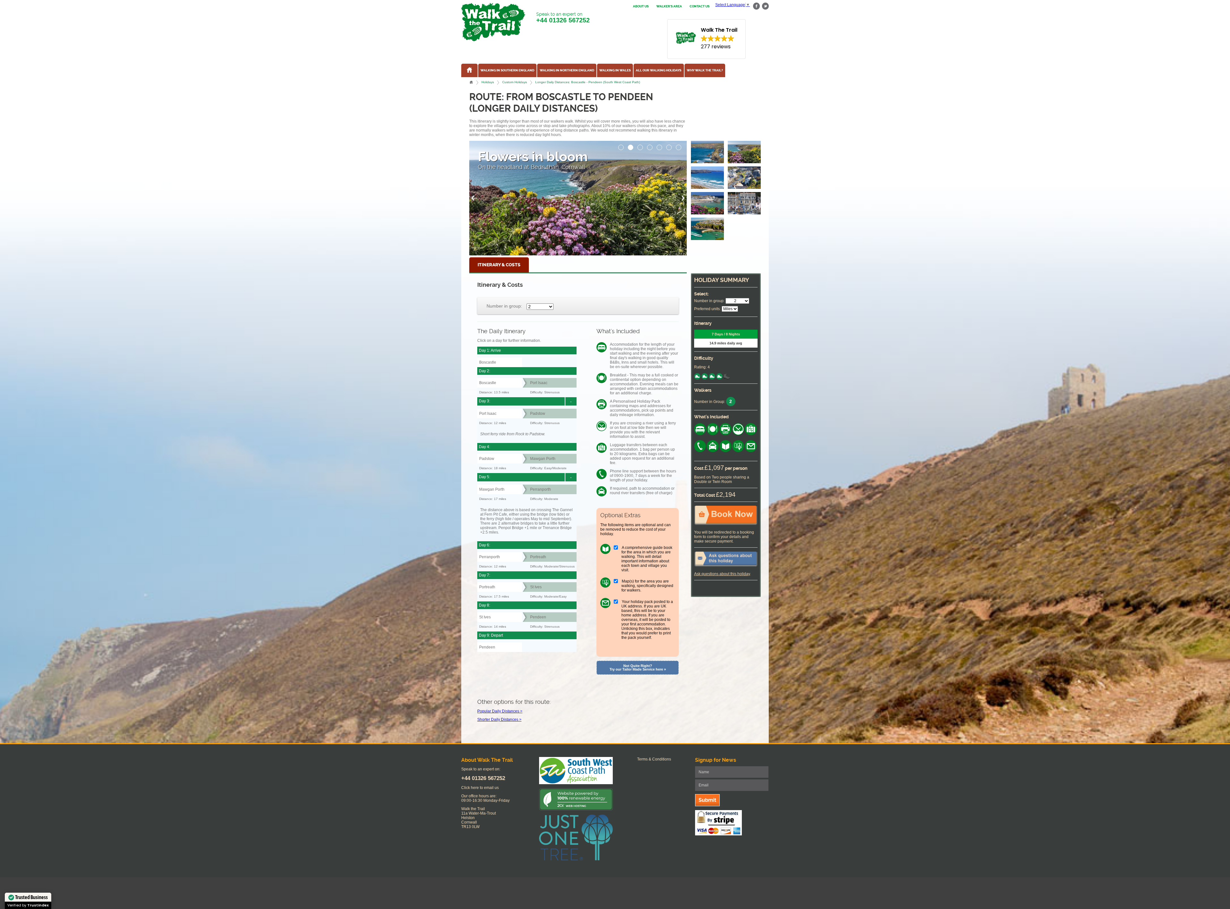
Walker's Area (669, 6)
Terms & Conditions (654, 759)
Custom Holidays (514, 82)
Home (471, 82)
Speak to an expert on (563, 18)
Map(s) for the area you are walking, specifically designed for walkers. (647, 585)
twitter (765, 6)
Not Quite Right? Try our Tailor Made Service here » (638, 667)
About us (641, 6)
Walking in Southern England (507, 70)
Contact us (699, 6)
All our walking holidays (658, 70)
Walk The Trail (493, 22)
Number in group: (504, 305)
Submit (707, 800)
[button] (621, 145)
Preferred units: (707, 309)
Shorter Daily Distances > (499, 719)
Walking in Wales (615, 70)
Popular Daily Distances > (499, 711)
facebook (756, 6)
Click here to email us (480, 787)
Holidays (487, 82)
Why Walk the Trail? (705, 70)
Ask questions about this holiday (722, 574)
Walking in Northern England (567, 70)
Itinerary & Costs (499, 265)
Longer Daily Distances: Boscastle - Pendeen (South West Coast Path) (587, 82)
